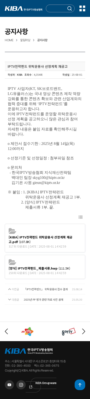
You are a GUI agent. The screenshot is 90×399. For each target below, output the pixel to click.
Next (83, 331)
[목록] (80, 217)
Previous (6, 331)
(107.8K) (40, 239)
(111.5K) (39, 268)
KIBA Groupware (46, 383)
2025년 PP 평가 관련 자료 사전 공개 (43, 299)
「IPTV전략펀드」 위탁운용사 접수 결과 (46, 289)
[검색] (69, 8)
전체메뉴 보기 (82, 8)
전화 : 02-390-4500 (18, 365)
